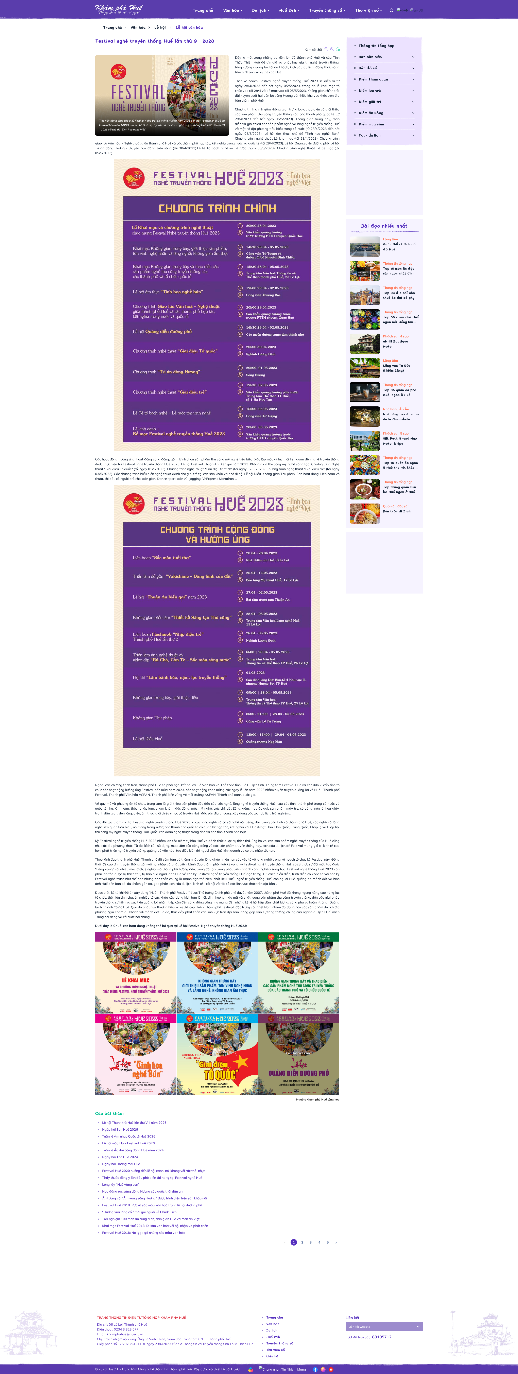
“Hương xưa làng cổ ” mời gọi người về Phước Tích (139, 1212)
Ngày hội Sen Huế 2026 (120, 1129)
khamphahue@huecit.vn (125, 1334)
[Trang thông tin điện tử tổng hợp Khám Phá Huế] (119, 10)
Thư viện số (367, 10)
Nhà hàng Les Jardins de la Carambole (401, 416)
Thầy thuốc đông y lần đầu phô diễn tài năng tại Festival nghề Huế (152, 1178)
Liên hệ (272, 1356)
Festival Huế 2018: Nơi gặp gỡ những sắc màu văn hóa (143, 1233)
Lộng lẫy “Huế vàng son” (120, 1184)
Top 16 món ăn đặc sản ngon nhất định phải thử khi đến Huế (400, 271)
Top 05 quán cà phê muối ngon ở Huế (399, 392)
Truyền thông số (325, 10)
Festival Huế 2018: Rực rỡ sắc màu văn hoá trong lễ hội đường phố (152, 1205)
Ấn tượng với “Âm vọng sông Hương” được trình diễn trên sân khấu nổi (154, 1198)
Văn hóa (231, 10)
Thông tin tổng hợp (376, 45)
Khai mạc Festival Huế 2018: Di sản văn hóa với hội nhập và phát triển (155, 1226)
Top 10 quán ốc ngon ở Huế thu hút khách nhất (400, 465)
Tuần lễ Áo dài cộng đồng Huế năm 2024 (133, 1150)
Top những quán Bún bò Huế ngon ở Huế (399, 489)
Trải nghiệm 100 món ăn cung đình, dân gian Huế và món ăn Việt (151, 1219)
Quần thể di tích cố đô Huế (399, 246)
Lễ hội (160, 27)
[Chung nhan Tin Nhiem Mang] (282, 1369)
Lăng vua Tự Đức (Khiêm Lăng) (396, 367)
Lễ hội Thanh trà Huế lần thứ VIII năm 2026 (134, 1123)
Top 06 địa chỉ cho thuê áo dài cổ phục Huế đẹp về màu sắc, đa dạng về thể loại (400, 295)
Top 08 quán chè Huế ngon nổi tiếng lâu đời (401, 319)
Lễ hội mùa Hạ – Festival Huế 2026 (128, 1143)
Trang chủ (203, 10)
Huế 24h (287, 10)
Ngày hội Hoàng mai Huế (121, 1164)
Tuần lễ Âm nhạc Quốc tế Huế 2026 (128, 1136)
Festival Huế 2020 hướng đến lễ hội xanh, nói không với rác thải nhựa (154, 1171)
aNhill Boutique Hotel (395, 343)
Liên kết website (359, 1326)
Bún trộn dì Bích (397, 511)
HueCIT (236, 1369)
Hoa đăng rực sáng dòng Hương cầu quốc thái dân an (142, 1191)
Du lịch (259, 10)
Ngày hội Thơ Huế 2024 (120, 1157)
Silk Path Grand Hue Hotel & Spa (400, 440)
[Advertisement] (216, 1274)
